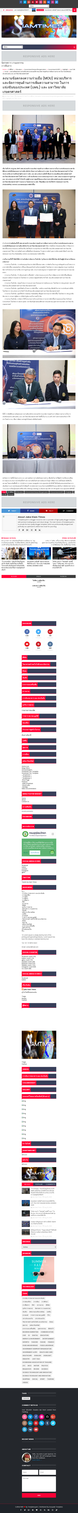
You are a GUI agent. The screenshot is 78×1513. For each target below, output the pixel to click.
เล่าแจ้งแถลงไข (26, 929)
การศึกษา (11, 69)
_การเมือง (25, 897)
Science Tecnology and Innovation (37, 1376)
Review (36, 1369)
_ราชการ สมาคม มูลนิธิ (29, 917)
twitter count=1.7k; (28, 958)
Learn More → (37, 1460)
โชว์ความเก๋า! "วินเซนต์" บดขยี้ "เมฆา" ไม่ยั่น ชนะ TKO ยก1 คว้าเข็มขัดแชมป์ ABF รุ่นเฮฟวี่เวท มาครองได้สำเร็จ (63, 564)
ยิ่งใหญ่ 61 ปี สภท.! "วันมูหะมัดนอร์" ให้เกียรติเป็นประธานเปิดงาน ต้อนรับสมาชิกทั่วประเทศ (43, 1232)
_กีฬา (23, 902)
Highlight (65, 69)
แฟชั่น (49, 1312)
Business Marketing (30, 1332)
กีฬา (33, 1305)
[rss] (44, 2)
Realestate (27, 1369)
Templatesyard (33, 1507)
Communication (47, 1332)
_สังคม (24, 921)
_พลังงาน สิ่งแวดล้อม (28, 912)
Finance (51, 1342)
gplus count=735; (27, 960)
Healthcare (27, 1355)
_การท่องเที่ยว (26, 895)
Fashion (24, 1000)
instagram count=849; (29, 967)
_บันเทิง (24, 910)
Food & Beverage (46, 1345)
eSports (26, 1342)
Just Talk (72, 69)
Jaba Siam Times (30, 989)
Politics (45, 1365)
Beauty (24, 998)
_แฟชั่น (24, 914)
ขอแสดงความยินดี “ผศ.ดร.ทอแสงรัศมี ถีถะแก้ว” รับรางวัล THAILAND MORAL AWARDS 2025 (40, 10)
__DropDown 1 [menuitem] (26, 775)
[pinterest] (32, 2)
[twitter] (24, 2)
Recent (27, 1184)
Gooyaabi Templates (56, 1507)
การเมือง (36, 1302)
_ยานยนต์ (25, 916)
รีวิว (23, 931)
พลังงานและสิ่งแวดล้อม (36, 1312)
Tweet (13, 511)
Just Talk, (14, 98)
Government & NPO (54, 69)
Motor (36, 1365)
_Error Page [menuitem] (25, 780)
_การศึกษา (25, 898)
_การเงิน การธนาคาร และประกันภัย (33, 893)
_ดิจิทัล (24, 905)
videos (25, 1382)
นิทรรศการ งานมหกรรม (42, 1308)
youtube (24, 869)
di (29, 1335)
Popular (39, 1184)
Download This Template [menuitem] (30, 771)
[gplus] (28, 2)
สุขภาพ (25, 1325)
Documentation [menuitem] (27, 770)
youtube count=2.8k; (28, 962)
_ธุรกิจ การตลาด (27, 907)
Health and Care (46, 1352)
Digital (35, 1335)
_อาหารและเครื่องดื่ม (28, 926)
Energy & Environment (31, 1339)
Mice (29, 1365)
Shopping (26, 1379)
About (24, 800)
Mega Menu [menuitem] (26, 768)
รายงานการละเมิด (28, 710)
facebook (63, 576)
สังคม (51, 1322)
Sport (42, 1379)
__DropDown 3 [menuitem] (26, 778)
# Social (11, 494)
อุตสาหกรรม (42, 1328)
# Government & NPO (56, 492)
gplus (23, 872)
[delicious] (56, 2)
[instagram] (52, 2)
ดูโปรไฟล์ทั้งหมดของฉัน (29, 992)
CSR (24, 1335)
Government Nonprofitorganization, (53, 96)
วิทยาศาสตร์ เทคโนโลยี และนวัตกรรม (35, 1322)
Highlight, (8, 98)
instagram (25, 871)
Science (45, 1369)
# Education (19, 492)
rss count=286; (26, 968)
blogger (14, 576)
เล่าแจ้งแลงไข (40, 1318)
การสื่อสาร (26, 1305)
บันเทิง (25, 1312)
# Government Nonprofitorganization (36, 492)
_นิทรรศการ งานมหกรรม (29, 909)
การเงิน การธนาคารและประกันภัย (33, 1298)
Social (6, 71)
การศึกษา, (32, 96)
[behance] (48, 2)
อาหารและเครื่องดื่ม (29, 1328)
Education (19, 69)
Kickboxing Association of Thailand (37, 1362)
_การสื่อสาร (25, 900)
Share (32, 511)
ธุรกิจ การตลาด (28, 1308)
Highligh (37, 1355)
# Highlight (68, 492)
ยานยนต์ (25, 1315)
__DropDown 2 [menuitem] (26, 777)
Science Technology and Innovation (37, 1372)
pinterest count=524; (28, 963)
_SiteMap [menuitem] (25, 787)
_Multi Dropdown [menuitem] (27, 783)
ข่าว (23, 892)
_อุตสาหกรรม (26, 927)
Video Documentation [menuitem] (29, 789)
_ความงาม (25, 903)
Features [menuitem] (25, 782)
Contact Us (25, 801)
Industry (26, 1359)
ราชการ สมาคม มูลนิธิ (38, 1315)
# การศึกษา (10, 492)
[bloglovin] (36, 2)
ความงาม (40, 1305)
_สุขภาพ (24, 922)
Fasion (43, 1342)
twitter (24, 867)
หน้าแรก (24, 1155)
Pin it (51, 511)
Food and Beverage (30, 1345)
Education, (38, 96)
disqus (38, 576)
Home (4, 69)
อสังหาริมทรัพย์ (35, 1325)
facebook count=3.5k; (29, 956)
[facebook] (20, 2)
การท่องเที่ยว (27, 1302)
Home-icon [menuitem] (25, 766)
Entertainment (48, 1339)
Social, (19, 98)
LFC (24, 1365)
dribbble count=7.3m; (28, 965)
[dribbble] (40, 2)
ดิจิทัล (48, 1305)
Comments (50, 1184)
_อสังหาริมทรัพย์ (27, 924)
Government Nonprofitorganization (35, 69)
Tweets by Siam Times (29, 882)
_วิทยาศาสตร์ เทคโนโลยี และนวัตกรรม (34, 919)
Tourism (50, 1379)
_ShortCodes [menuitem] (26, 785)
